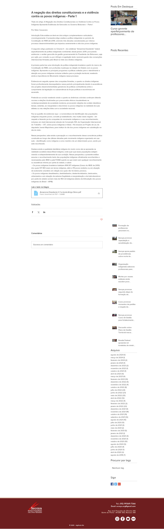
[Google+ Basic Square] (119, 484)
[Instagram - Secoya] (117, 519)
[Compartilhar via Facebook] (32, 212)
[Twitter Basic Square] (115, 484)
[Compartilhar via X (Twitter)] (38, 212)
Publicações (35, 204)
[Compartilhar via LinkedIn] (44, 212)
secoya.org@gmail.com (126, 506)
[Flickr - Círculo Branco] (133, 519)
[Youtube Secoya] (128, 519)
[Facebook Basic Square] (112, 484)
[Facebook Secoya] (123, 519)
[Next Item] (133, 18)
